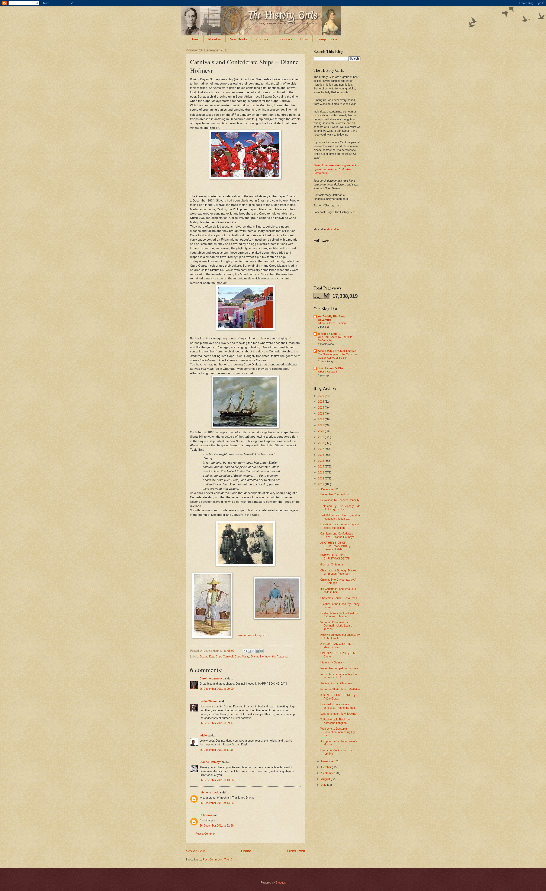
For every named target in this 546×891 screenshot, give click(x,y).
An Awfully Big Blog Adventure (331, 318)
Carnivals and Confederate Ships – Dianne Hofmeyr (337, 535)
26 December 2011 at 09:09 (217, 688)
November (328, 761)
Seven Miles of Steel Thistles (337, 351)
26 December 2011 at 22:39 (217, 825)
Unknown (206, 815)
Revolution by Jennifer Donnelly (339, 500)
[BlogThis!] (249, 651)
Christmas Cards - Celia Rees (338, 598)
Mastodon (333, 229)
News (304, 38)
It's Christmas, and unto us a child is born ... (338, 590)
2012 (321, 478)
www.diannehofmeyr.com (252, 635)
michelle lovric (209, 792)
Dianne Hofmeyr (260, 656)
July (324, 784)
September (328, 773)
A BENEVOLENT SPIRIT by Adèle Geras (338, 697)
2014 (321, 466)
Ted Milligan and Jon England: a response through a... (340, 517)
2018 (321, 443)
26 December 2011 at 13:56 (217, 780)
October (326, 767)
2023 (321, 413)
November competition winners (339, 668)
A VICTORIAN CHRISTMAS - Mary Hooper (338, 645)
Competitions (327, 38)
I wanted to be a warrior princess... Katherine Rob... (338, 706)
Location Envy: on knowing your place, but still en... (340, 526)
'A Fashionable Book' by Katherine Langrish (335, 721)
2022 (321, 419)
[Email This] (245, 651)
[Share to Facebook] (257, 651)
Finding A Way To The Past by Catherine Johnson (339, 615)
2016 (321, 454)
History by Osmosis (332, 662)
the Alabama (280, 656)
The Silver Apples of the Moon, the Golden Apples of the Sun (337, 356)
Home (195, 38)
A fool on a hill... (329, 333)
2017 (321, 448)
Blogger (280, 882)
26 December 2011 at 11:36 (216, 749)
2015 (321, 460)
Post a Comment (205, 833)
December (328, 489)
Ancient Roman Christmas (336, 683)
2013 (321, 472)
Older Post (296, 851)
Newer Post (195, 851)
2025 (321, 401)
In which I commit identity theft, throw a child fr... (339, 676)
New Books (238, 38)
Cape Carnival (224, 656)
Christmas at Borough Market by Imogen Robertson (338, 572)
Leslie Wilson (209, 701)
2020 (321, 431)
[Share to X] (253, 651)
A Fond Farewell (327, 371)
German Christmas (332, 564)
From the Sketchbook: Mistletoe (340, 689)
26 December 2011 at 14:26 (217, 803)
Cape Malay (242, 656)
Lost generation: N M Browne (338, 713)
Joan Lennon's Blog (331, 368)
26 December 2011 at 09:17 (217, 723)
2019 (321, 437)
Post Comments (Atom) (217, 859)
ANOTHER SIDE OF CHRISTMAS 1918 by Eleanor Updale (335, 546)
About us (215, 38)
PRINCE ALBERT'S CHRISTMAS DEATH (335, 557)
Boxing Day (207, 656)
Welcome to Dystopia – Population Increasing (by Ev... (337, 732)
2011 (321, 484)
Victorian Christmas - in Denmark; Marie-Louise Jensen (336, 626)
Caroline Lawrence (212, 678)
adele (203, 735)
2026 (321, 395)
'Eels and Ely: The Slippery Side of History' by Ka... (340, 507)
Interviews (284, 38)
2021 (321, 425)
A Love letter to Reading (332, 323)
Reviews (261, 38)
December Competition (334, 494)
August (326, 779)
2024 (321, 407)
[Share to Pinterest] (261, 651)
